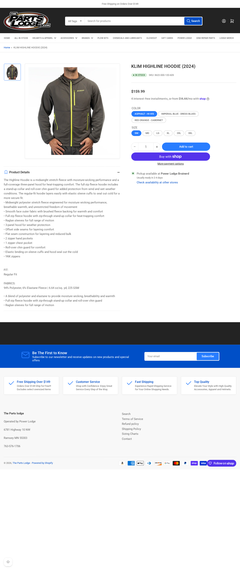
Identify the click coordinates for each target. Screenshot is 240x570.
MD (147, 133)
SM (136, 133)
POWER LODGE (185, 38)
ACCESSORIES (67, 38)
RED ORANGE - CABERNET (149, 120)
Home (7, 47)
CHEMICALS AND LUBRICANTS (127, 38)
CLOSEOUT (151, 38)
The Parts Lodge (21, 463)
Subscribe (208, 356)
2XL (179, 133)
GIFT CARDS (167, 38)
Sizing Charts (130, 434)
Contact (127, 439)
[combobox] (143, 21)
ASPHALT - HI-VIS (144, 113)
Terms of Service (132, 419)
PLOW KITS (103, 38)
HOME (7, 38)
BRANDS (86, 38)
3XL (190, 133)
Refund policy (130, 424)
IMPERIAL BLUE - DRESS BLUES (178, 113)
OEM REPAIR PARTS (205, 38)
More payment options (171, 163)
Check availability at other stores (157, 182)
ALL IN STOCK (21, 38)
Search (126, 414)
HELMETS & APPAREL (42, 38)
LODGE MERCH (227, 38)
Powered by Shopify (42, 463)
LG (157, 133)
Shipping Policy (131, 429)
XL (168, 133)
